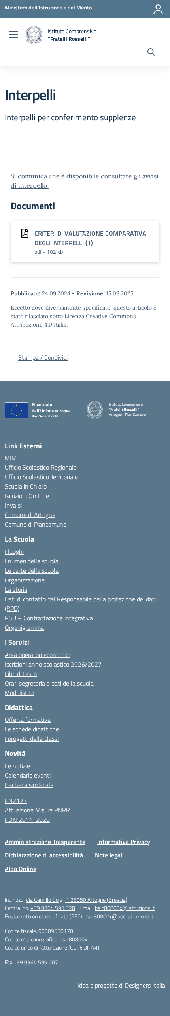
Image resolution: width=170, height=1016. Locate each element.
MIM (11, 458)
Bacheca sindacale (29, 784)
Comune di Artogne (30, 514)
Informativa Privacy (123, 841)
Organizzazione (25, 580)
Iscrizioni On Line (27, 495)
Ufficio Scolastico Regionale (41, 467)
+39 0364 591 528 (52, 908)
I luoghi (14, 551)
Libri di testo (21, 673)
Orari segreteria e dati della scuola (49, 683)
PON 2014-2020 (27, 819)
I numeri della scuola (32, 561)
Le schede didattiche (32, 729)
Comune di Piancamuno (35, 524)
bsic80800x (73, 939)
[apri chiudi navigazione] (13, 35)
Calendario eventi (28, 775)
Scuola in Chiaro (26, 486)
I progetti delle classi (32, 738)
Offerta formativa (28, 719)
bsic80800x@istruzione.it (125, 908)
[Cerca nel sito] (151, 53)
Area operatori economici (37, 654)
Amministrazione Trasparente (45, 841)
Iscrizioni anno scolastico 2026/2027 (53, 664)
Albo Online (20, 868)
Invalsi (13, 505)
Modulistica (19, 692)
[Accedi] (158, 9)
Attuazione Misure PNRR (37, 810)
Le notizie (17, 765)
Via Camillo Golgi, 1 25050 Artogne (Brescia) (76, 899)
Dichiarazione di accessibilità (44, 855)
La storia (16, 589)
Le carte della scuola (32, 570)
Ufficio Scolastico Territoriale (41, 477)
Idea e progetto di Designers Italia (121, 985)
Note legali (109, 855)
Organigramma (24, 627)
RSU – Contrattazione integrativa (49, 618)
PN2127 (16, 800)
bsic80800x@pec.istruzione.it (119, 916)
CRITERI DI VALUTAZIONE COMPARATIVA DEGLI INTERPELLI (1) (90, 238)
